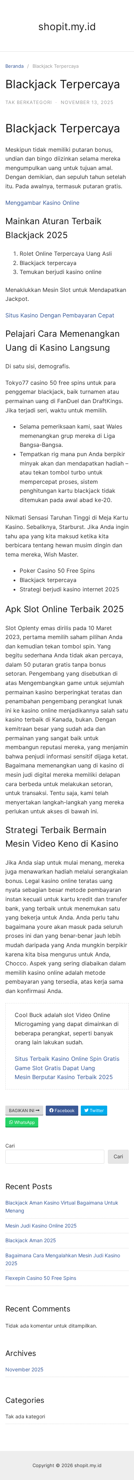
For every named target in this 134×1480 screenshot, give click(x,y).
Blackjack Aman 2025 (30, 1240)
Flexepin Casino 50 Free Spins (40, 1278)
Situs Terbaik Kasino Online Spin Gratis (67, 1058)
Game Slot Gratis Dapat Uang (55, 1068)
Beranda (14, 66)
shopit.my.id (67, 26)
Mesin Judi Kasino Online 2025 (41, 1226)
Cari (10, 1146)
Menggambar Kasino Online (42, 202)
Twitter (96, 1110)
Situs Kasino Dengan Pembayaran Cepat (59, 315)
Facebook (64, 1110)
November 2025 (24, 1369)
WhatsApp (24, 1122)
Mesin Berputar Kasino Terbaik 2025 (64, 1077)
